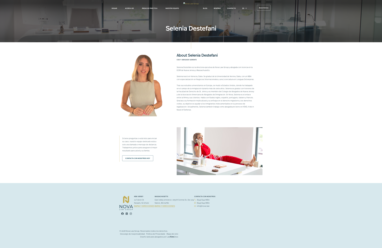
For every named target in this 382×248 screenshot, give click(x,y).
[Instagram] (131, 214)
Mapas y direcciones (144, 206)
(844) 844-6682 (203, 200)
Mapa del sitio (172, 234)
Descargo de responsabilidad (132, 234)
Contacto (231, 8)
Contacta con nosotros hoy (137, 158)
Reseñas (217, 8)
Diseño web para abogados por (153, 237)
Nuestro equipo (172, 8)
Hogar (114, 8)
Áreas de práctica (149, 8)
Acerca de (129, 8)
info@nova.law (203, 206)
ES (243, 8)
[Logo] (191, 4)
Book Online (263, 8)
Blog (205, 8)
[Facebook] (122, 214)
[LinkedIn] (127, 214)
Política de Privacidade (155, 234)
